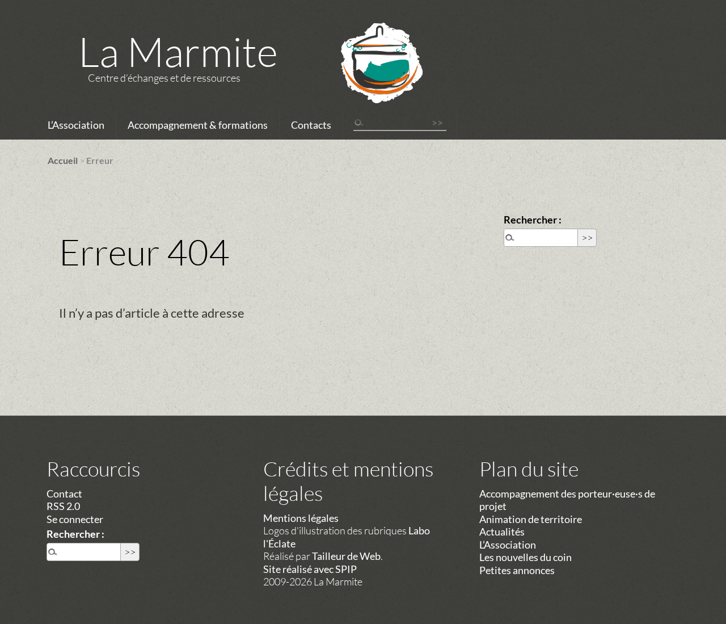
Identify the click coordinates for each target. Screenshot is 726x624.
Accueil (63, 160)
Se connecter (75, 519)
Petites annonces (517, 570)
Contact (64, 493)
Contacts (311, 125)
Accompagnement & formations (198, 125)
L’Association (76, 125)
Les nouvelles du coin (525, 557)
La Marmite (178, 51)
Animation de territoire (530, 519)
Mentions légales (301, 518)
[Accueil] (367, 77)
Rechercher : (533, 219)
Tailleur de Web (346, 556)
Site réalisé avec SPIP (310, 569)
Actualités (502, 531)
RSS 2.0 (63, 506)
